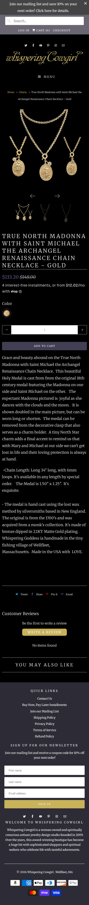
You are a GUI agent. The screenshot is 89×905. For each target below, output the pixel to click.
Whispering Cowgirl (40, 872)
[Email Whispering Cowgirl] (63, 45)
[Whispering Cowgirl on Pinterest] (48, 45)
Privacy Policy (44, 724)
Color (7, 303)
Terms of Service (44, 730)
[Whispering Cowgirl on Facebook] (33, 45)
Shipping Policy (44, 717)
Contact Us (44, 698)
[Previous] (32, 195)
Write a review (45, 632)
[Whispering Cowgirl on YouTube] (40, 45)
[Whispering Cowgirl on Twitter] (26, 45)
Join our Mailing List (44, 711)
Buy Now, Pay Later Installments (44, 705)
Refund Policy (44, 736)
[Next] (56, 195)
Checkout (62, 30)
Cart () (42, 30)
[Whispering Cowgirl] (44, 59)
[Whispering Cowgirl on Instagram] (55, 45)
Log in (23, 30)
